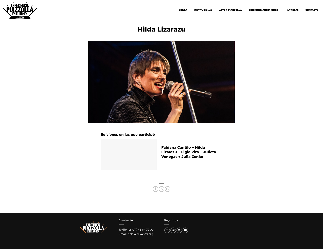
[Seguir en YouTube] (185, 230)
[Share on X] (161, 189)
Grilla (183, 10)
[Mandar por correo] (167, 189)
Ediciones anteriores (263, 10)
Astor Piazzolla (230, 10)
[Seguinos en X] (179, 230)
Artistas (292, 10)
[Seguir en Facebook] (167, 230)
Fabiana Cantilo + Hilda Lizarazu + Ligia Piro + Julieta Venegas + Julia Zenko (188, 152)
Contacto (311, 10)
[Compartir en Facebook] (155, 189)
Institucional (203, 10)
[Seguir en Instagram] (173, 230)
